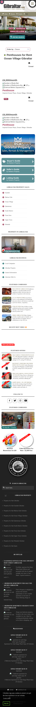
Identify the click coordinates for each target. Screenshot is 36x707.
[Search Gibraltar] (3, 488)
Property (20, 14)
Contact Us (22, 690)
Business (13, 14)
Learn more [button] (6, 698)
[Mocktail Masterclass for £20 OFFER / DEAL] (10, 432)
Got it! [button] (6, 703)
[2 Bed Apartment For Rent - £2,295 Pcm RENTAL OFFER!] (26, 432)
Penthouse (8, 90)
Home (6, 14)
